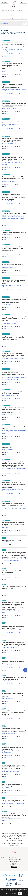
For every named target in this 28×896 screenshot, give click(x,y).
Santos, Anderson (6, 358)
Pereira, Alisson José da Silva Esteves (11, 489)
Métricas (23, 15)
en (7, 54)
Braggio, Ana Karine (7, 234)
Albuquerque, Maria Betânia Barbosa (11, 751)
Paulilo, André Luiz (6, 681)
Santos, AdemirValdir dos (8, 630)
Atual (22, 18)
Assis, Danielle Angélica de (8, 49)
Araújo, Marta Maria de (8, 449)
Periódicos (4, 23)
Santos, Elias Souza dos (7, 377)
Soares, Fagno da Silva (7, 818)
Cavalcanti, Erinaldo (7, 251)
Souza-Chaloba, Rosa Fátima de (10, 647)
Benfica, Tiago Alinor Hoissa (9, 108)
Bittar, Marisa (5, 787)
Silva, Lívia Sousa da (14, 771)
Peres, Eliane (5, 716)
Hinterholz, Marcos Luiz (8, 162)
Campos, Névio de (6, 542)
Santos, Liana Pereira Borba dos (10, 341)
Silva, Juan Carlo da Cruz (8, 508)
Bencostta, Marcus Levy (8, 665)
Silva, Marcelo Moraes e (13, 560)
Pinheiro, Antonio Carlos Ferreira (10, 574)
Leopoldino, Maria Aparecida (9, 143)
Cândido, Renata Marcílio (8, 698)
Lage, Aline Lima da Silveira (9, 70)
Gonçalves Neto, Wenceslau (9, 267)
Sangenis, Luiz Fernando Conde (10, 610)
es (9, 54)
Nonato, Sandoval (6, 304)
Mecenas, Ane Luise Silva (11, 379)
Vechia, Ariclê (18, 630)
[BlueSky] (10, 864)
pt (12, 54)
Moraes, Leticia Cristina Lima (9, 558)
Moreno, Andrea (11, 323)
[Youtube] (17, 864)
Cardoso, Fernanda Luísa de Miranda (11, 89)
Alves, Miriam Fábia (14, 395)
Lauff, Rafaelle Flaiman (7, 468)
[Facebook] (15, 864)
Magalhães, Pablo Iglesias (8, 285)
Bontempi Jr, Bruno (6, 590)
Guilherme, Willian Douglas (9, 124)
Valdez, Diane (5, 395)
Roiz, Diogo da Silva (7, 414)
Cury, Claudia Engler (19, 803)
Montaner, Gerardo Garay (8, 181)
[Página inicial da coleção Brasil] (14, 853)
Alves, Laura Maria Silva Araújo (10, 770)
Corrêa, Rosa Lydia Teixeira (18, 358)
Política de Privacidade (11, 893)
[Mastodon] (12, 864)
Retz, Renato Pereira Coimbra (9, 216)
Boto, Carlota (5, 527)
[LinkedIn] (13, 864)
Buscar (15, 15)
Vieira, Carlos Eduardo (7, 803)
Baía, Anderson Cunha (7, 322)
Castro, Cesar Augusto (7, 430)
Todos (8, 15)
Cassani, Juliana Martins (13, 218)
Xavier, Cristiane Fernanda (8, 733)
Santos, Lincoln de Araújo (8, 201)
